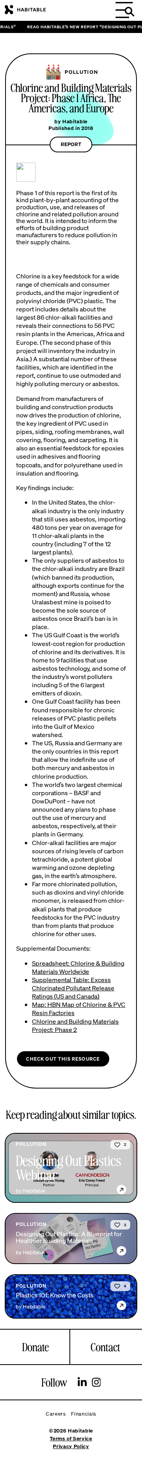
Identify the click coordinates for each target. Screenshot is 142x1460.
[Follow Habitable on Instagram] (96, 1383)
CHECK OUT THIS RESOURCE (63, 1059)
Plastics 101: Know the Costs (54, 1295)
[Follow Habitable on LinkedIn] (82, 1383)
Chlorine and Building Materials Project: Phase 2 (75, 1025)
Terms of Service (71, 1438)
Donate (35, 1347)
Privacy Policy (71, 1446)
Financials (84, 1414)
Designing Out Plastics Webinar (68, 1167)
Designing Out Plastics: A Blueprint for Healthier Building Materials (69, 1238)
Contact (105, 1347)
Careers (56, 1414)
